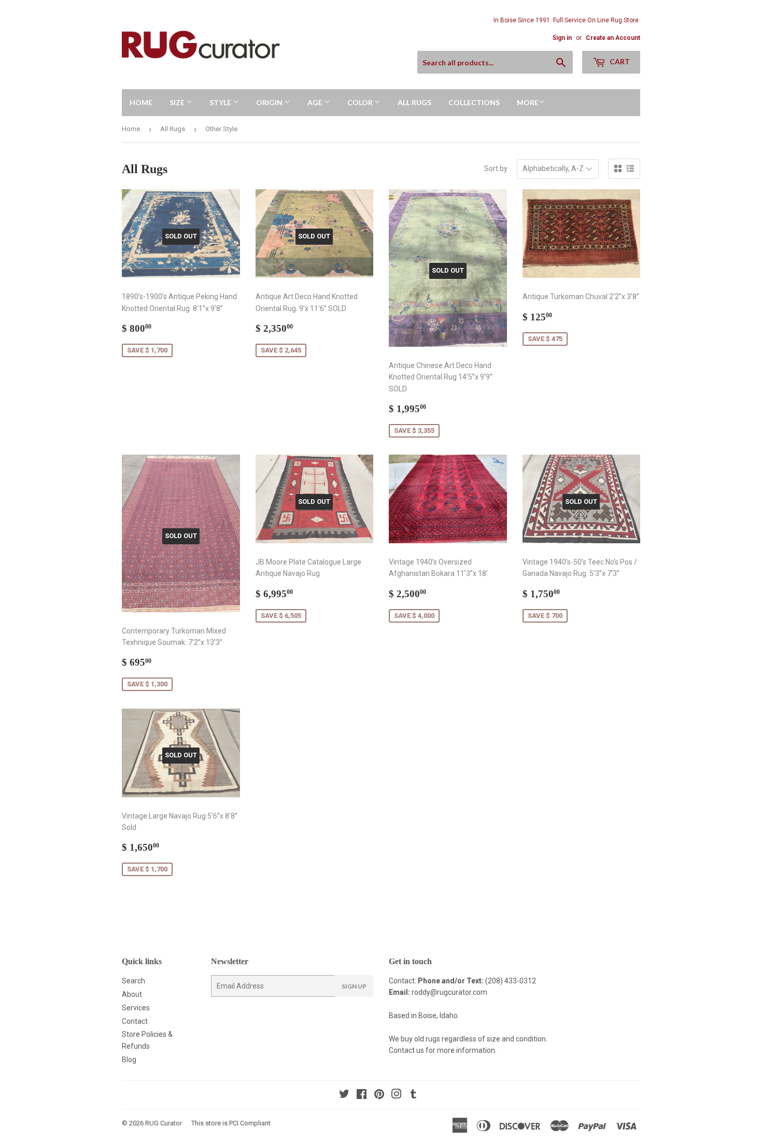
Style (221, 102)
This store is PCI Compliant (231, 1123)
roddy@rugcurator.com (449, 992)
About (132, 994)
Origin (270, 102)
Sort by (495, 168)
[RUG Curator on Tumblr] (413, 1095)
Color (360, 102)
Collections (474, 102)
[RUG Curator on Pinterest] (379, 1095)
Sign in (562, 37)
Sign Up (354, 986)
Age (315, 102)
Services (136, 1008)
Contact (135, 1021)
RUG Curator (163, 1123)
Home (141, 102)
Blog (129, 1059)
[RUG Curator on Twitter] (344, 1095)
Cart (619, 61)
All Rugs (414, 102)
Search (133, 981)
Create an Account (613, 37)
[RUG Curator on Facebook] (361, 1095)
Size (178, 102)
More (528, 102)
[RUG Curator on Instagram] (396, 1095)
